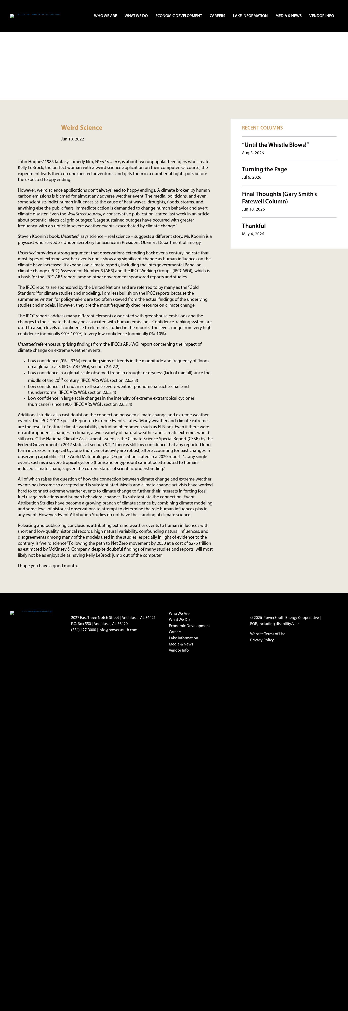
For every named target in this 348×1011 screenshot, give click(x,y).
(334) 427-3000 (83, 630)
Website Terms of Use (267, 634)
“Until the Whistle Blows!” (275, 145)
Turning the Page (264, 170)
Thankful (254, 226)
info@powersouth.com (118, 630)
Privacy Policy (262, 640)
